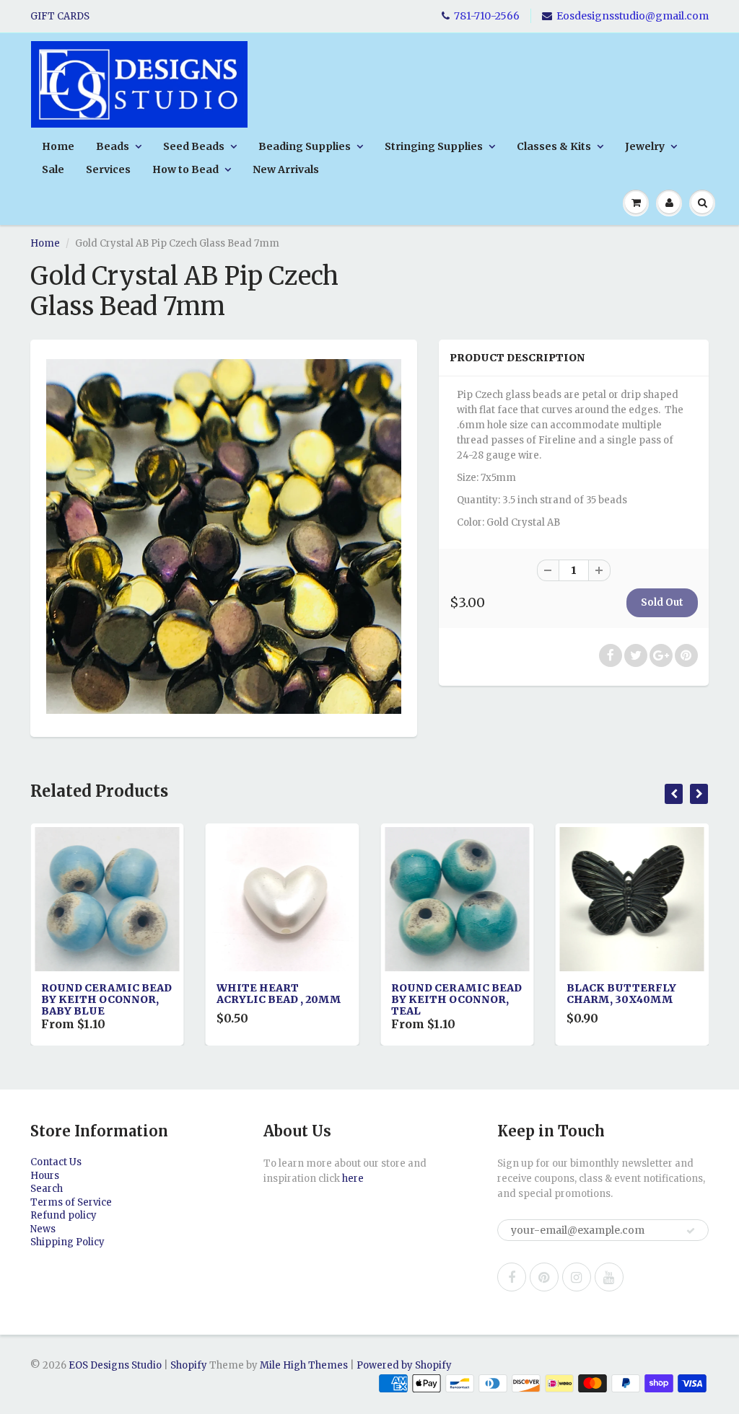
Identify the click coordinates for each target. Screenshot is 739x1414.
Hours (44, 1176)
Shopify (188, 1365)
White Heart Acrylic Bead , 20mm (126, 993)
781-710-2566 (487, 15)
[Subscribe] (691, 1230)
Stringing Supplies (434, 146)
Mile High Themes (304, 1365)
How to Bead (185, 169)
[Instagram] (576, 1277)
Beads (112, 146)
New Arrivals (286, 169)
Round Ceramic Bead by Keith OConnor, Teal (303, 999)
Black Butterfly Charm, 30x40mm (468, 993)
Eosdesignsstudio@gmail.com (632, 15)
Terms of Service (71, 1202)
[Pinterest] (544, 1277)
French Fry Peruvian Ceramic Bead (647, 999)
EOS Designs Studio (115, 1365)
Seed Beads (193, 146)
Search (46, 1189)
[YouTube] (609, 1277)
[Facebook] (511, 1277)
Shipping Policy (67, 1242)
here (353, 1178)
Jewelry (645, 146)
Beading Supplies (304, 146)
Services (108, 169)
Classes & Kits (554, 146)
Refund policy (63, 1215)
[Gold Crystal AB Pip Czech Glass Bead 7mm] (223, 536)
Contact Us (56, 1162)
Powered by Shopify (404, 1365)
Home (58, 146)
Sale (53, 169)
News (43, 1229)
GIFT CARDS (59, 16)
